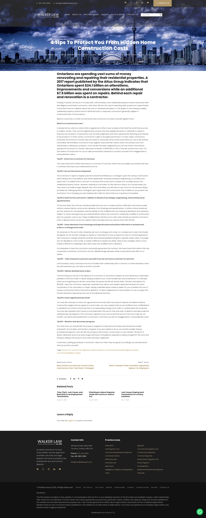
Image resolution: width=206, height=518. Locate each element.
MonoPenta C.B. (108, 512)
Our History (88, 487)
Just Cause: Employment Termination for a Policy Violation (132, 394)
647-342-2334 (82, 453)
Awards (154, 487)
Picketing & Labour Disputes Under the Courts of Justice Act (102, 394)
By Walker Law (51, 54)
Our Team (99, 487)
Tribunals (140, 473)
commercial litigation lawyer (69, 353)
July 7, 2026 (125, 400)
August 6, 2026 (62, 400)
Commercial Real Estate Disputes (81, 54)
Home (78, 487)
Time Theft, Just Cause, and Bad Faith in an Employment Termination (70, 394)
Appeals (140, 445)
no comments (154, 54)
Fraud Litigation (143, 463)
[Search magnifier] (160, 14)
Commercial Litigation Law (147, 449)
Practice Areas (142, 487)
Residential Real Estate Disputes (129, 54)
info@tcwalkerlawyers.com (66, 3)
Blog (63, 54)
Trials (107, 473)
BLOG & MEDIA (117, 14)
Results (109, 487)
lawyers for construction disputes (76, 350)
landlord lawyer (97, 350)
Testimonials (119, 487)
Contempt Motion (112, 456)
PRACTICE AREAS (91, 14)
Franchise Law (110, 463)
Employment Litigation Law (148, 459)
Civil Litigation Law (112, 449)
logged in (71, 420)
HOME (67, 14)
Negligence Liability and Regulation (119, 469)
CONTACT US (132, 14)
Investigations (143, 466)
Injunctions (109, 466)
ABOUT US (76, 14)
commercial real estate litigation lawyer (121, 350)
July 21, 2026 (93, 400)
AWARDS (105, 14)
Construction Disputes (146, 452)
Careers (130, 487)
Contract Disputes (106, 54)
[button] (200, 512)
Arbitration (109, 445)
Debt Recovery (111, 459)
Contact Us (164, 3)
